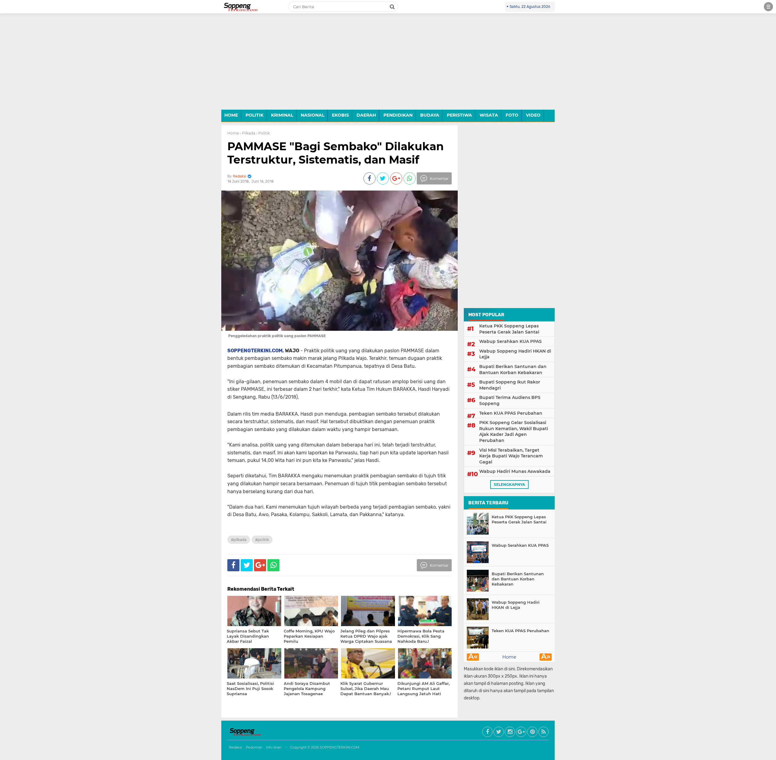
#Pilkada (238, 539)
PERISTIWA (459, 115)
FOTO (512, 115)
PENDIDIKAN (398, 115)
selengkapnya (509, 484)
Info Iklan (273, 747)
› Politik (263, 133)
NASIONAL (312, 115)
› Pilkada (247, 133)
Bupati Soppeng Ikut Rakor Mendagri (509, 385)
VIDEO (533, 115)
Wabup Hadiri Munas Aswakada (514, 471)
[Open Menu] (768, 6)
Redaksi (235, 747)
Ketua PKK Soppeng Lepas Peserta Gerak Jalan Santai (509, 329)
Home (233, 133)
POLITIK (254, 115)
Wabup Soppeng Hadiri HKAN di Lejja (515, 354)
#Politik (262, 539)
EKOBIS (340, 115)
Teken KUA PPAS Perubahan (510, 413)
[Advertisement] (388, 66)
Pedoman (254, 747)
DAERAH (366, 115)
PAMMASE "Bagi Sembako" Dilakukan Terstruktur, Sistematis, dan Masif (335, 153)
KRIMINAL (282, 115)
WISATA (489, 115)
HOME (231, 115)
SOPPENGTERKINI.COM (255, 350)
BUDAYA (429, 115)
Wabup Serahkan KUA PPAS (510, 341)
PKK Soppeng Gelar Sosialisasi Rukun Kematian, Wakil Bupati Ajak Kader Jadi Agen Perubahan (513, 431)
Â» (545, 657)
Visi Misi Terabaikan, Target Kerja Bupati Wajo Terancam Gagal (511, 456)
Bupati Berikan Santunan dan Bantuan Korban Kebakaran (513, 369)
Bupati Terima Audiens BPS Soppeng (509, 400)
